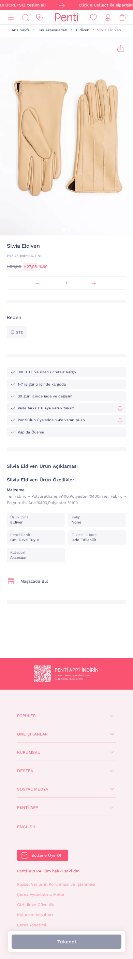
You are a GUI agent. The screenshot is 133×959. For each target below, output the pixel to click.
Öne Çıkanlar (32, 734)
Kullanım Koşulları (35, 914)
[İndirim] (39, 17)
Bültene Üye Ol (46, 855)
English (26, 826)
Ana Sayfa (21, 30)
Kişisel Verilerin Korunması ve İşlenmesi (56, 884)
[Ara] (25, 17)
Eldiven (82, 30)
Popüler (26, 715)
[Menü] (11, 17)
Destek (25, 770)
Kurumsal (28, 752)
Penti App (27, 807)
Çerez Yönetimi (31, 925)
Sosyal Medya (32, 789)
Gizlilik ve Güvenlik (36, 904)
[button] (64, 229)
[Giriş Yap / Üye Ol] (108, 17)
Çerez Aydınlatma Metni (40, 894)
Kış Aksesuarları (53, 30)
